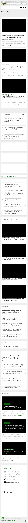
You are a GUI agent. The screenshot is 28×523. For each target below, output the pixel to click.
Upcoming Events (7, 114)
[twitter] (23, 7)
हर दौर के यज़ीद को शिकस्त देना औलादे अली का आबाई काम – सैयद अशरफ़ (13, 299)
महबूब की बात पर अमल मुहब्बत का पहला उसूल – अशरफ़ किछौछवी (13, 258)
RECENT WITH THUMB (10, 219)
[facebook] (25, 7)
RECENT (5, 307)
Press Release (5, 64)
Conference (7, 423)
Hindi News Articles (7, 94)
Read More (9, 45)
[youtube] (21, 7)
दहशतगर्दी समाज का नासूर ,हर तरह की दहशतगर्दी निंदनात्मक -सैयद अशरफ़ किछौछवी (13, 238)
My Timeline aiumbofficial (8, 176)
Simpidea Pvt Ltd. (10, 520)
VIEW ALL (21, 114)
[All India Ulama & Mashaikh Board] (14, 4)
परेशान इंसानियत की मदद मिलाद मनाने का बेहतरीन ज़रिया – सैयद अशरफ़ (12, 279)
